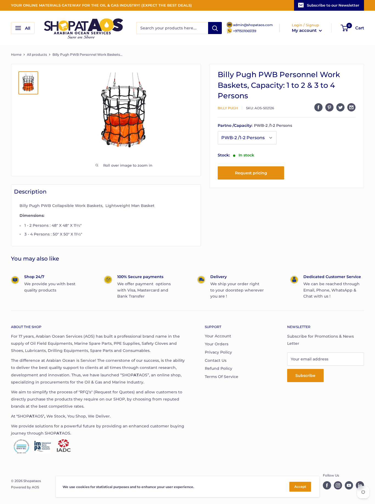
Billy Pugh (228, 108)
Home (16, 54)
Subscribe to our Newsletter (333, 5)
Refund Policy (218, 368)
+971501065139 (244, 31)
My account (305, 30)
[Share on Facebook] (318, 107)
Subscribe (305, 375)
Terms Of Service (221, 376)
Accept (300, 487)
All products (37, 54)
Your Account (218, 336)
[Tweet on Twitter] (340, 107)
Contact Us (215, 360)
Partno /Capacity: (255, 125)
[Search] (215, 28)
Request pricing (251, 172)
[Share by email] (351, 107)
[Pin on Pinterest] (329, 107)
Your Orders (216, 343)
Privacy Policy (218, 352)
